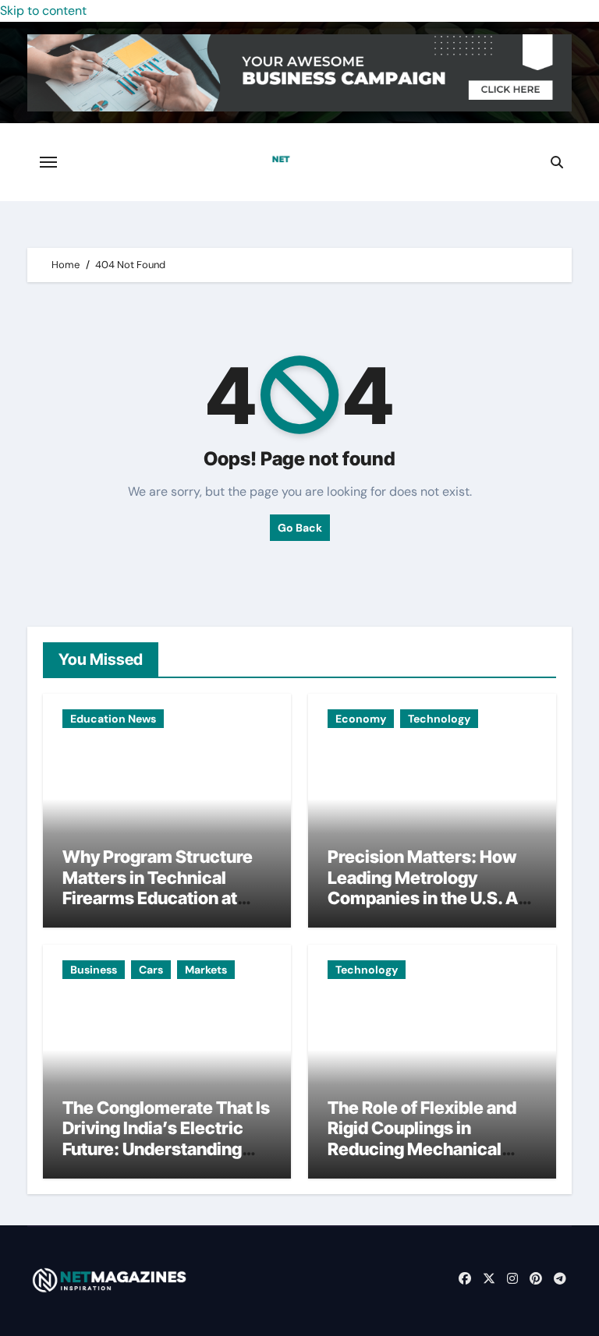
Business (93, 970)
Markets (206, 970)
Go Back (300, 528)
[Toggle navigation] (48, 162)
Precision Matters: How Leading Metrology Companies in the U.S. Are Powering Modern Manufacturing (431, 897)
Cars (151, 970)
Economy (360, 719)
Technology (439, 719)
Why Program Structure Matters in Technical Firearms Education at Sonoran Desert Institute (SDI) (161, 897)
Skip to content (43, 10)
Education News (113, 719)
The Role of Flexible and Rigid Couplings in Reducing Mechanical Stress (422, 1138)
